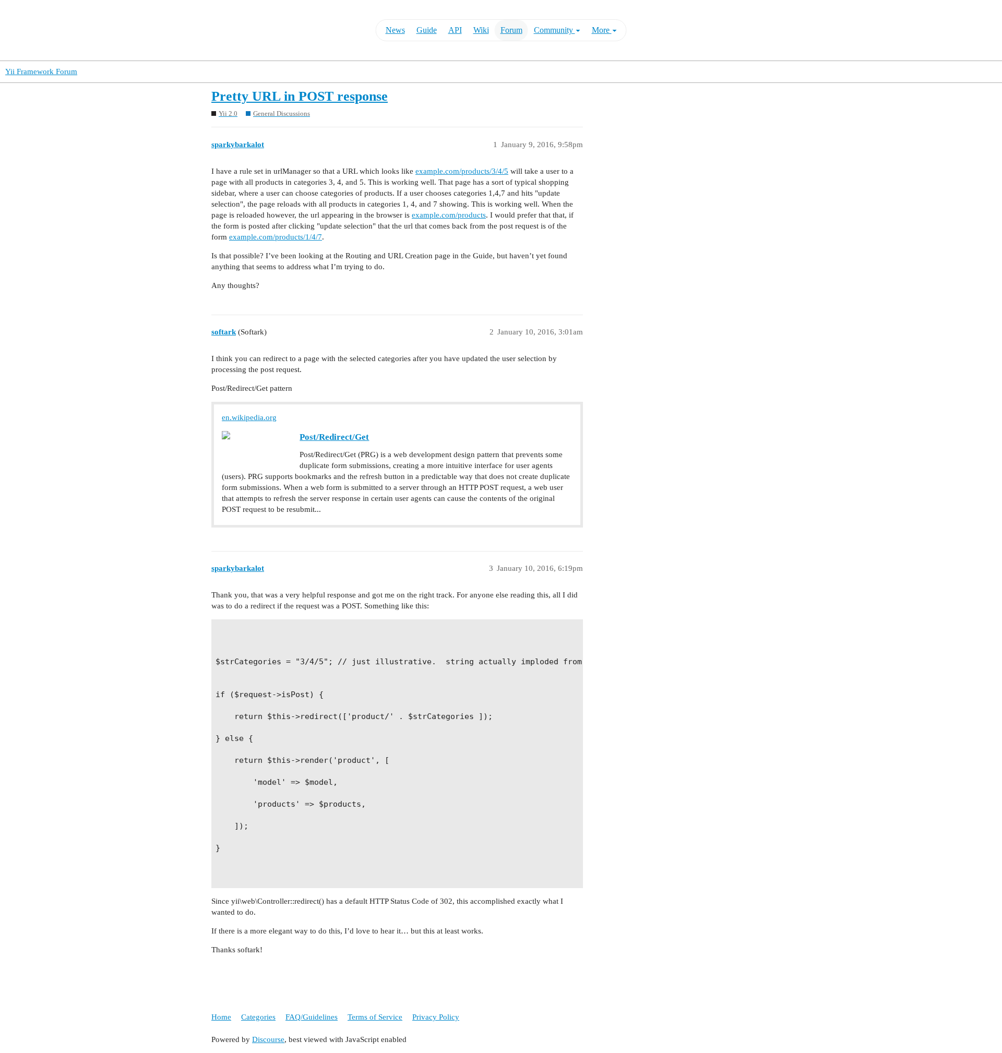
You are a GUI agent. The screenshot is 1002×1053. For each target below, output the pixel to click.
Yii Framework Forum (41, 71)
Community (554, 30)
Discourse (268, 1039)
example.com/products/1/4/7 (275, 237)
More (602, 30)
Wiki (481, 30)
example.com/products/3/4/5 (461, 171)
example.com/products (449, 215)
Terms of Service (375, 1017)
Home (221, 1017)
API (455, 30)
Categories (258, 1017)
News (395, 30)
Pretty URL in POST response (299, 96)
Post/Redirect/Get (334, 437)
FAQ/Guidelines (311, 1017)
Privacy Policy (435, 1017)
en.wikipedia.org (249, 417)
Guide (426, 30)
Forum (511, 30)
